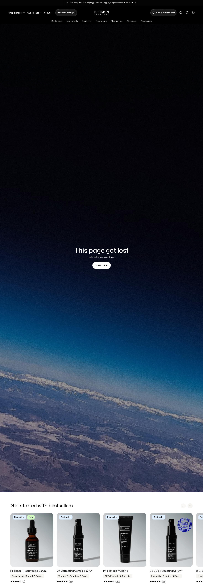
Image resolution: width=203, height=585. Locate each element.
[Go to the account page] (187, 12)
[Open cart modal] (193, 12)
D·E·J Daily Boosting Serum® (166, 571)
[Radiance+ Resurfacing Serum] (31, 540)
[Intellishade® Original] (124, 540)
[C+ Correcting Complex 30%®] (78, 540)
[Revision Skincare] (101, 12)
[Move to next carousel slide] (190, 505)
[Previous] (67, 3)
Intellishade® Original (116, 571)
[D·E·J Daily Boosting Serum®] (171, 540)
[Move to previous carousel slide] (183, 505)
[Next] (135, 3)
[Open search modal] (181, 12)
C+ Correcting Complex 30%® (74, 571)
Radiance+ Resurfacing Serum (28, 571)
